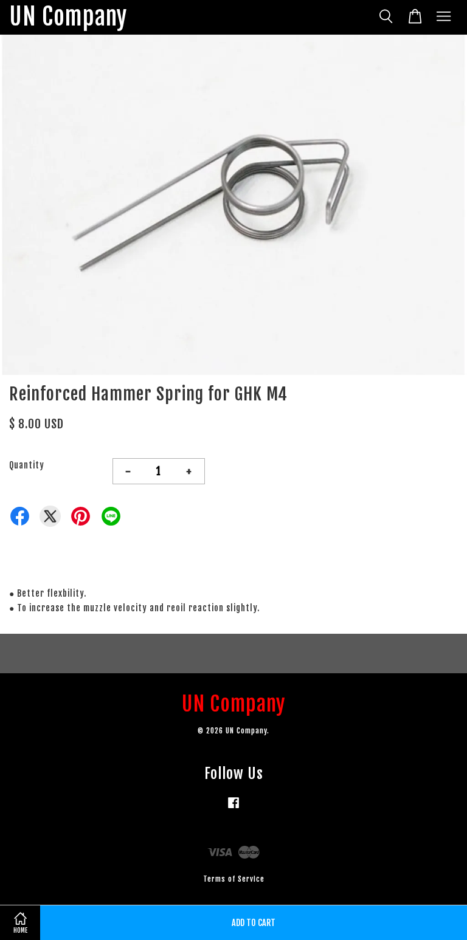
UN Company (68, 17)
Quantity (26, 465)
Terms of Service (234, 878)
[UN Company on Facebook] (233, 808)
